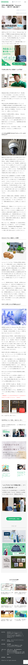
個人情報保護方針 (18, 649)
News (8, 639)
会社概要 (9, 644)
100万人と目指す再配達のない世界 (14, 645)
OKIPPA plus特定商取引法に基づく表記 (16, 651)
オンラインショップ (16, 632)
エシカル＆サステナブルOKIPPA (14, 646)
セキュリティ (10, 634)
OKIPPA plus (10, 633)
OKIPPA (9, 632)
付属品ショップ (18, 633)
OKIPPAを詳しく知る (14, 518)
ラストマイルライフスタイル (17, 639)
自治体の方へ (10, 637)
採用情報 (9, 657)
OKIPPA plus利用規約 (12, 650)
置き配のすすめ (10, 641)
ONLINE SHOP (17, 1)
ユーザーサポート (18, 634)
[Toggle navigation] (25, 2)
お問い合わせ (10, 649)
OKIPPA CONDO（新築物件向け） (14, 635)
